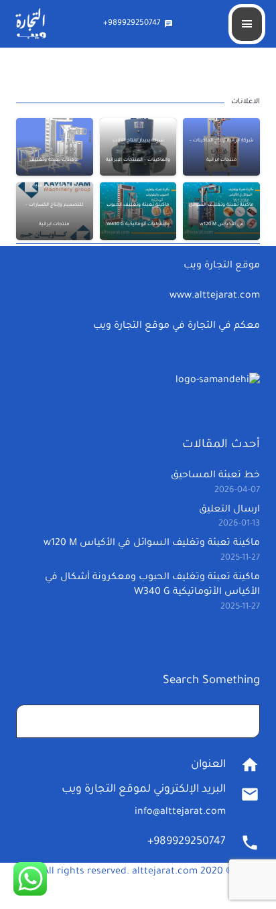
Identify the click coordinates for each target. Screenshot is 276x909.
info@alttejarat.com (180, 812)
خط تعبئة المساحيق (215, 476)
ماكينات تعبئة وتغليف (54, 160)
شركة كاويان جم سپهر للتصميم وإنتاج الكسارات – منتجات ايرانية (54, 205)
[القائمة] (247, 24)
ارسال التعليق (229, 510)
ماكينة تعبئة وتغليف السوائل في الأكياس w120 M (152, 543)
